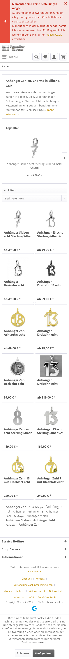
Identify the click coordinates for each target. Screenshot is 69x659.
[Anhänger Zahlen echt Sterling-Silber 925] (18, 415)
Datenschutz (56, 591)
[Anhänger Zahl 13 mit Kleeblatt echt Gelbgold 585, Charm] (18, 465)
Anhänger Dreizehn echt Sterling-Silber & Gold (49, 382)
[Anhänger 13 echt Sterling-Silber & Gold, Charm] (51, 219)
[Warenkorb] (63, 56)
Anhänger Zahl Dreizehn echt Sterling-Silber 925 (17, 382)
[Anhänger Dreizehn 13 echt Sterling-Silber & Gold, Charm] (51, 268)
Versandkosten (34, 571)
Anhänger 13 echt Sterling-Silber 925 (50, 431)
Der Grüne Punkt (47, 597)
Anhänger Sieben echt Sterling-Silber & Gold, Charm (34, 165)
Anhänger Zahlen (37, 516)
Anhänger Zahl (44, 520)
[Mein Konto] (54, 56)
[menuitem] (10, 56)
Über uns (27, 578)
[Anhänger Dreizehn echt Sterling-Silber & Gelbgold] (51, 317)
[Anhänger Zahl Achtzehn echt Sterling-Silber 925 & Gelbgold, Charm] (18, 317)
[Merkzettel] (45, 56)
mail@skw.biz (54, 34)
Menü (13, 57)
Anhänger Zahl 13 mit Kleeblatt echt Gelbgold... (17, 480)
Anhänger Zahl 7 (18, 507)
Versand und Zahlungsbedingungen (33, 584)
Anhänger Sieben (18, 520)
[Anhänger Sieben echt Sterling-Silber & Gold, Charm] (34, 147)
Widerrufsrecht (37, 591)
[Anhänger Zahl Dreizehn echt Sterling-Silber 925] (18, 366)
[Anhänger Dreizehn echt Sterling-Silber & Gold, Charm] (18, 268)
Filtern (11, 190)
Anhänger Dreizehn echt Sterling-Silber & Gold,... (15, 283)
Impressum (19, 597)
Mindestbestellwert (14, 591)
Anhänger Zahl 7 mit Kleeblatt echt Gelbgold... (50, 480)
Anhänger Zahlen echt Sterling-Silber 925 (18, 431)
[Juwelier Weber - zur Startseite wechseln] (14, 48)
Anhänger (38, 507)
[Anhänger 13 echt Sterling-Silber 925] (51, 415)
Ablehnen (23, 653)
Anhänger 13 (36, 511)
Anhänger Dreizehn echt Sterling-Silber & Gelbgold (49, 332)
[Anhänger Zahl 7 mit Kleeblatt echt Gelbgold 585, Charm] (51, 465)
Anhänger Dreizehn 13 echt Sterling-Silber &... (50, 283)
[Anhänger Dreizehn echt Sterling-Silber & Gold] (51, 366)
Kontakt (40, 578)
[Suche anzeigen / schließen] (36, 56)
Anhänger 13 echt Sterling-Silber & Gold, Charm (50, 234)
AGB (31, 597)
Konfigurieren (43, 653)
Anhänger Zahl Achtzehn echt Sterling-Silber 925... (15, 332)
